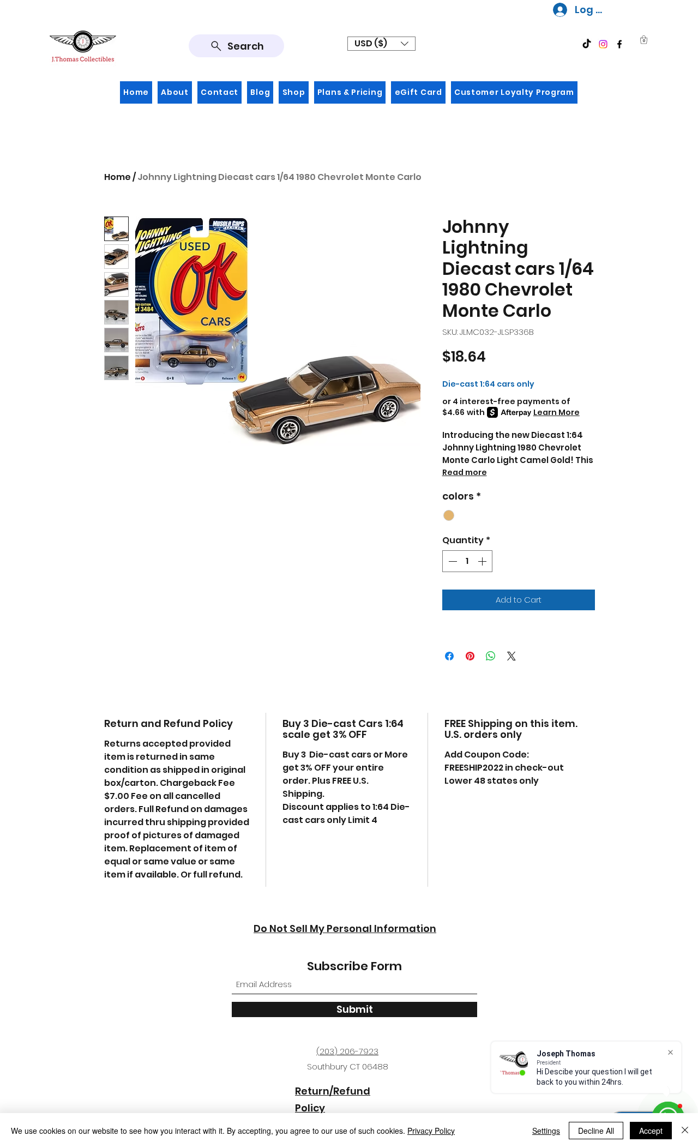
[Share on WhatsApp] (490, 656)
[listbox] (381, 44)
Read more (464, 472)
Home (117, 177)
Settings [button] (546, 1130)
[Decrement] (451, 561)
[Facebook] (619, 44)
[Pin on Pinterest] (470, 656)
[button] (381, 44)
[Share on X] (511, 656)
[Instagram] (603, 44)
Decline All (596, 1130)
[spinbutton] (467, 561)
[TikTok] (586, 44)
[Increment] (483, 561)
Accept (651, 1130)
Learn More (556, 412)
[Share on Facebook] (449, 656)
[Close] (684, 1130)
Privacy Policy (431, 1130)
